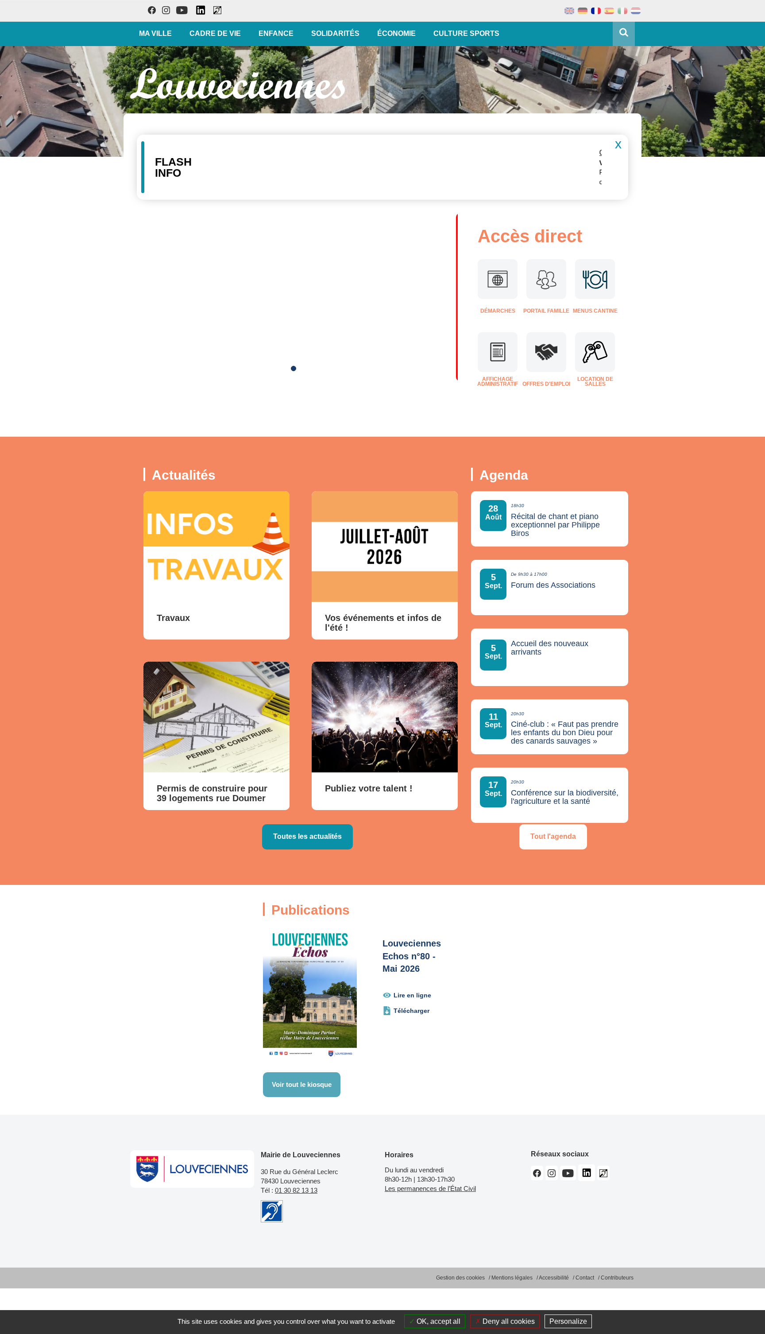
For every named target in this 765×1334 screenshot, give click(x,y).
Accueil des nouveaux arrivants (549, 648)
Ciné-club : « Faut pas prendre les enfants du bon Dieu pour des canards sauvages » (564, 732)
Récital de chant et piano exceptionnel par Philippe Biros (555, 525)
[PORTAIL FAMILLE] (546, 279)
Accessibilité (554, 1278)
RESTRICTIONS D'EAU (248, 240)
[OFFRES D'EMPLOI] (546, 352)
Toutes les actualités (307, 836)
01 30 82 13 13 (296, 1190)
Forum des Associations (553, 585)
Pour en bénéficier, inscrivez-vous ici (378, 182)
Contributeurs (617, 1278)
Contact (585, 1278)
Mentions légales (512, 1278)
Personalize (568, 1321)
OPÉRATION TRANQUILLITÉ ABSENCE (261, 152)
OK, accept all (437, 1321)
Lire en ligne (412, 995)
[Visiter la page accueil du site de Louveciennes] (237, 83)
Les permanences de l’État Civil (430, 1188)
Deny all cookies (508, 1321)
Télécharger (411, 1010)
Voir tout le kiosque (302, 1084)
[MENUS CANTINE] (595, 279)
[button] (616, 180)
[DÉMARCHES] (498, 279)
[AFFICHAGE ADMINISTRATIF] (498, 352)
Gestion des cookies (460, 1278)
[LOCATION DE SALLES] (595, 352)
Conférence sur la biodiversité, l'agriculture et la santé (564, 797)
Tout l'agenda (553, 836)
